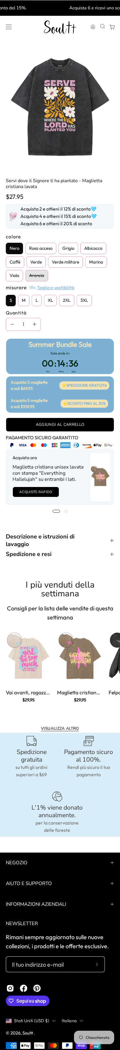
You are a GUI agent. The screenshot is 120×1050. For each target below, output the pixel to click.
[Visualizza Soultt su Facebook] (23, 988)
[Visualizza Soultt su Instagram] (10, 988)
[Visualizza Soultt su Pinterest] (37, 988)
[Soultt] (60, 27)
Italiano (69, 1020)
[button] (102, 27)
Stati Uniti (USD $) (32, 1020)
